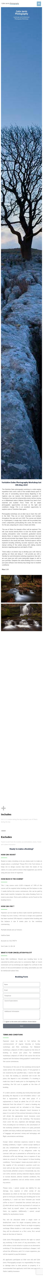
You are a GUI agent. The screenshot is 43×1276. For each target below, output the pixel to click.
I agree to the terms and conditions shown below (20, 1022)
